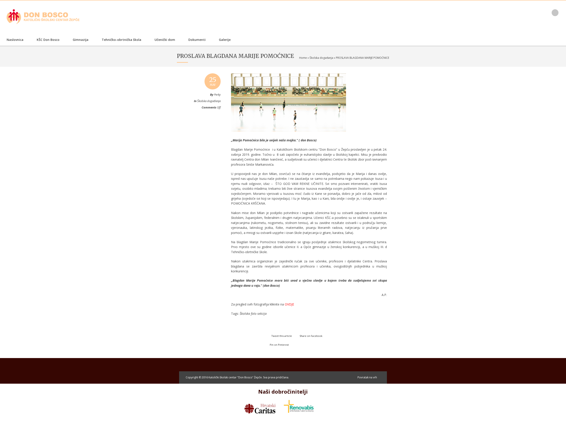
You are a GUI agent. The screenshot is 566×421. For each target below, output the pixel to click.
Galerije (225, 40)
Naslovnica (15, 40)
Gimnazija (80, 40)
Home (303, 58)
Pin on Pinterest (279, 344)
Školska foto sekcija (253, 313)
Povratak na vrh (367, 377)
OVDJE (289, 304)
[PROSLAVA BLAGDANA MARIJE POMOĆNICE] (288, 136)
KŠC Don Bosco (48, 40)
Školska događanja (321, 58)
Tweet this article (281, 336)
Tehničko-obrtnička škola (121, 40)
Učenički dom (165, 40)
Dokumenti (197, 40)
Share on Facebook (311, 336)
